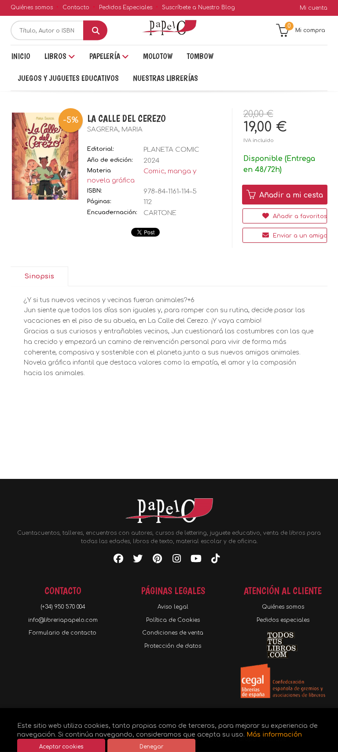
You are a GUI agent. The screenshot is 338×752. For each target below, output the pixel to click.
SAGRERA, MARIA (115, 129)
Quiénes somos (32, 7)
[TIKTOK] (215, 560)
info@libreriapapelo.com (63, 620)
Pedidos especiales (283, 620)
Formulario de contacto (62, 633)
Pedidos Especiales (125, 7)
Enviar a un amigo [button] (299, 236)
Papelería (105, 56)
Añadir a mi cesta (290, 195)
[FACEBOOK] (118, 560)
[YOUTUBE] (195, 560)
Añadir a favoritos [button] (299, 216)
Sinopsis (39, 276)
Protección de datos (172, 646)
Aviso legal (173, 607)
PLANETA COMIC (171, 149)
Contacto (75, 7)
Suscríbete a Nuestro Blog (198, 7)
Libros (56, 56)
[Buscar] (95, 30)
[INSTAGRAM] (176, 560)
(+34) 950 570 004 (62, 607)
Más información (274, 734)
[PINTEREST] (157, 560)
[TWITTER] (137, 560)
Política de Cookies (173, 620)
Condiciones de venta (172, 633)
